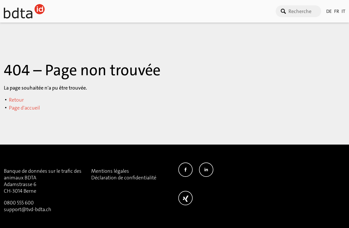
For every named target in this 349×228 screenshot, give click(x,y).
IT (343, 11)
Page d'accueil (24, 107)
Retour (16, 99)
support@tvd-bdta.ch (27, 209)
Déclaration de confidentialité (123, 177)
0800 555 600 (19, 202)
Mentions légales (110, 171)
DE (329, 11)
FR (336, 11)
